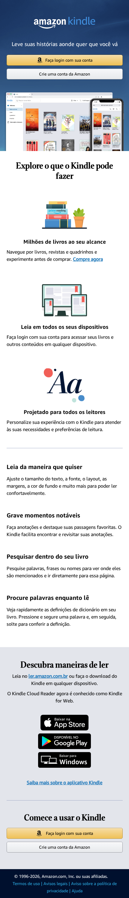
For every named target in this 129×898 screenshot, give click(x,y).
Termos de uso (26, 883)
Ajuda (77, 890)
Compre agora (88, 259)
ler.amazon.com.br (48, 676)
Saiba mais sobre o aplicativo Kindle (64, 782)
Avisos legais (56, 883)
